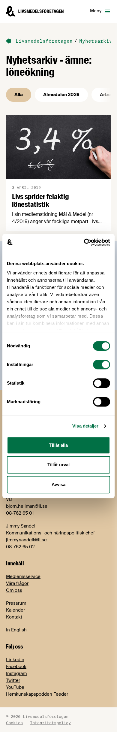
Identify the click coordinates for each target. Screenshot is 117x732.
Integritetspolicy (50, 723)
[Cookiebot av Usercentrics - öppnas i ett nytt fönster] (84, 242)
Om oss (14, 590)
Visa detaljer (85, 425)
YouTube (15, 687)
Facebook (16, 667)
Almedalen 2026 (61, 95)
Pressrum (16, 603)
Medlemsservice (23, 576)
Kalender (15, 610)
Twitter (13, 680)
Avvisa (59, 484)
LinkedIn (15, 660)
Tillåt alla (58, 445)
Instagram (16, 673)
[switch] (101, 364)
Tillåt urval (58, 464)
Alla (18, 95)
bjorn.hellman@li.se (26, 506)
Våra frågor (17, 583)
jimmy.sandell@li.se (26, 540)
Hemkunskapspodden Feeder (37, 694)
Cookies (14, 723)
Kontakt (14, 617)
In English (16, 630)
